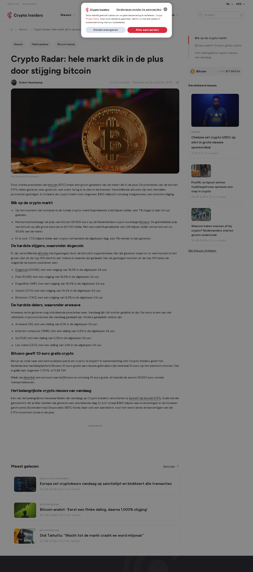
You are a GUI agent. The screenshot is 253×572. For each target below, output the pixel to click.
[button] (106, 30)
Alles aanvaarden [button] (147, 29)
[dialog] (126, 20)
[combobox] (165, 9)
